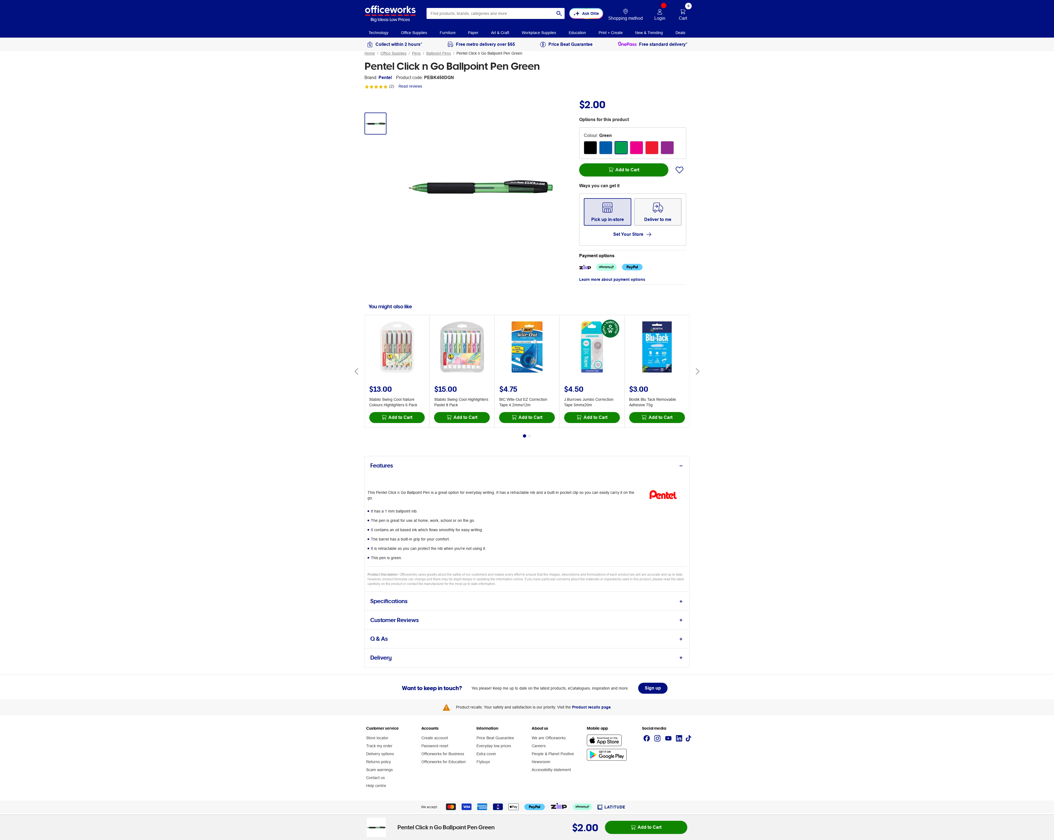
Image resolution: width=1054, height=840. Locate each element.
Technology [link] (378, 32)
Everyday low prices (493, 746)
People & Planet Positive (553, 754)
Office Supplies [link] (414, 32)
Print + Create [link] (611, 32)
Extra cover (486, 754)
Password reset (434, 746)
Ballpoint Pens (438, 53)
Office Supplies (393, 53)
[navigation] (378, 32)
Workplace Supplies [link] (539, 32)
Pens (416, 53)
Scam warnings (379, 770)
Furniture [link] (448, 32)
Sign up (653, 688)
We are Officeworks (549, 738)
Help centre (376, 785)
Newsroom (541, 762)
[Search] (559, 13)
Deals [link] (680, 32)
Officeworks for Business (442, 754)
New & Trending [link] (649, 32)
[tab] (527, 465)
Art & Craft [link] (500, 32)
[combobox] (496, 13)
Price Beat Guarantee (495, 738)
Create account (434, 738)
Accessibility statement (551, 770)
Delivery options (380, 754)
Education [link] (577, 32)
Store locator (377, 738)
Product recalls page (591, 707)
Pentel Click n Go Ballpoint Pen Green (489, 53)
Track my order (379, 746)
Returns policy (378, 762)
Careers (539, 746)
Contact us (375, 777)
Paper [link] (473, 32)
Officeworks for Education (443, 762)
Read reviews (410, 86)
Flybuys (483, 762)
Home (370, 53)
